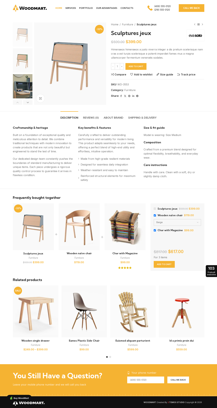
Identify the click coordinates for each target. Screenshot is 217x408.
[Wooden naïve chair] (79, 226)
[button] (17, 102)
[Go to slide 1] (107, 357)
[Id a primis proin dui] (181, 311)
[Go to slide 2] (110, 357)
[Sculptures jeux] (33, 226)
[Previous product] (195, 24)
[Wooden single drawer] (35, 311)
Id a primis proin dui (181, 340)
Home (114, 24)
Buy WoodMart (21, 398)
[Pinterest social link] (129, 96)
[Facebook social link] (121, 96)
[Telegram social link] (137, 96)
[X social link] (125, 96)
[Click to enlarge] (40, 98)
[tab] (69, 116)
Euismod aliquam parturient (132, 340)
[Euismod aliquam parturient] (133, 311)
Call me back (191, 8)
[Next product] (202, 24)
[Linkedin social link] (133, 96)
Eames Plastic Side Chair (84, 340)
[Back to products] (198, 24)
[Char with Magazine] (125, 226)
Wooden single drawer (35, 340)
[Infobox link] (159, 8)
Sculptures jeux (33, 253)
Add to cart (136, 66)
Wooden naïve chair (79, 253)
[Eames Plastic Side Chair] (84, 311)
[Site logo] (30, 7)
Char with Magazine (125, 253)
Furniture (127, 24)
